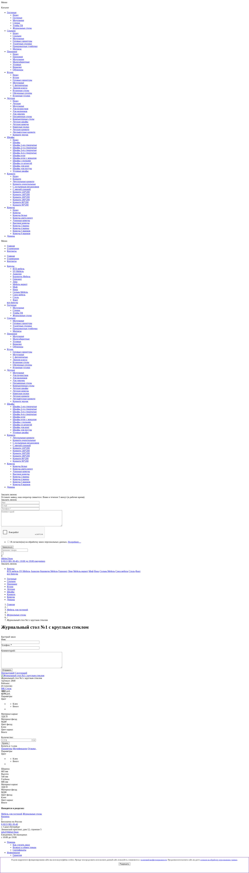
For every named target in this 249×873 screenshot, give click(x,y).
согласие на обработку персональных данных (218, 860)
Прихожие (18, 56)
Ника (15, 289)
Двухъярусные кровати (24, 398)
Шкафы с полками (22, 160)
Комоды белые (20, 215)
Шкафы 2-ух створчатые (25, 147)
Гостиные (17, 17)
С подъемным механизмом (26, 443)
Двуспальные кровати (23, 437)
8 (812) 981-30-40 (9, 824)
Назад (15, 15)
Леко (15, 281)
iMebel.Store (7, 558)
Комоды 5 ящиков (21, 231)
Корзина (5, 816)
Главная (11, 604)
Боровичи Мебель (21, 276)
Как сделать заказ (21, 845)
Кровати (17, 179)
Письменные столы (22, 383)
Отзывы (32, 748)
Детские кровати (21, 396)
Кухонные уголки (21, 367)
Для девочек (19, 380)
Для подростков (20, 375)
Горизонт (17, 279)
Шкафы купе (19, 155)
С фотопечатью (20, 357)
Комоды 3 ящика (21, 225)
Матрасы (17, 331)
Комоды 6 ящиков (21, 233)
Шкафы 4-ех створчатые (25, 153)
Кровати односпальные (24, 440)
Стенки (16, 310)
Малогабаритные (21, 339)
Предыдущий (7, 673)
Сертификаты (19, 850)
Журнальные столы (22, 315)
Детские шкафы (20, 388)
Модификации (20, 748)
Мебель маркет (20, 284)
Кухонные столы (21, 362)
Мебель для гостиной (11, 814)
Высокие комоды (21, 223)
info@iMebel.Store (10, 832)
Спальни (17, 36)
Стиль (16, 297)
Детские (17, 103)
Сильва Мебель (20, 292)
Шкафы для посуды (22, 168)
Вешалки (17, 344)
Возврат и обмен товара (24, 847)
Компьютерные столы (23, 385)
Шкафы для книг (21, 166)
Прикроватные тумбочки (25, 328)
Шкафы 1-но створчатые (25, 145)
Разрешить (124, 864)
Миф (15, 287)
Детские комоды (21, 391)
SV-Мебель (18, 271)
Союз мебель (19, 294)
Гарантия (17, 855)
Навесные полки (21, 393)
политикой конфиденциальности (154, 860)
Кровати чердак (20, 401)
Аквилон (17, 274)
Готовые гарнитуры (22, 323)
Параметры (6, 748)
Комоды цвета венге (23, 218)
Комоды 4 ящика (21, 228)
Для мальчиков (20, 378)
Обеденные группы (22, 365)
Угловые (17, 341)
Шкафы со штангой (22, 163)
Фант (15, 300)
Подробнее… (74, 542)
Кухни (16, 77)
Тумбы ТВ (18, 313)
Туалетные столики (22, 326)
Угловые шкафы (21, 171)
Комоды (17, 212)
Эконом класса (20, 359)
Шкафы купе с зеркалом (24, 158)
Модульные (18, 307)
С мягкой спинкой (22, 445)
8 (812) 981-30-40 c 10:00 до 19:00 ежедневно (23, 561)
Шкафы (16, 142)
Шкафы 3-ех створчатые (25, 150)
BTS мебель (18, 268)
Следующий (21, 673)
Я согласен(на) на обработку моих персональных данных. (45, 542)
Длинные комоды (21, 220)
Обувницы (18, 346)
